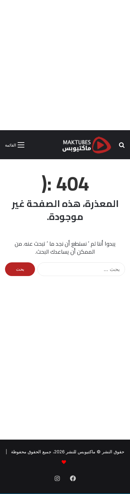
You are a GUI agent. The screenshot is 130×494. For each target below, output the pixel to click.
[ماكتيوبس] (86, 145)
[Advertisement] (65, 65)
